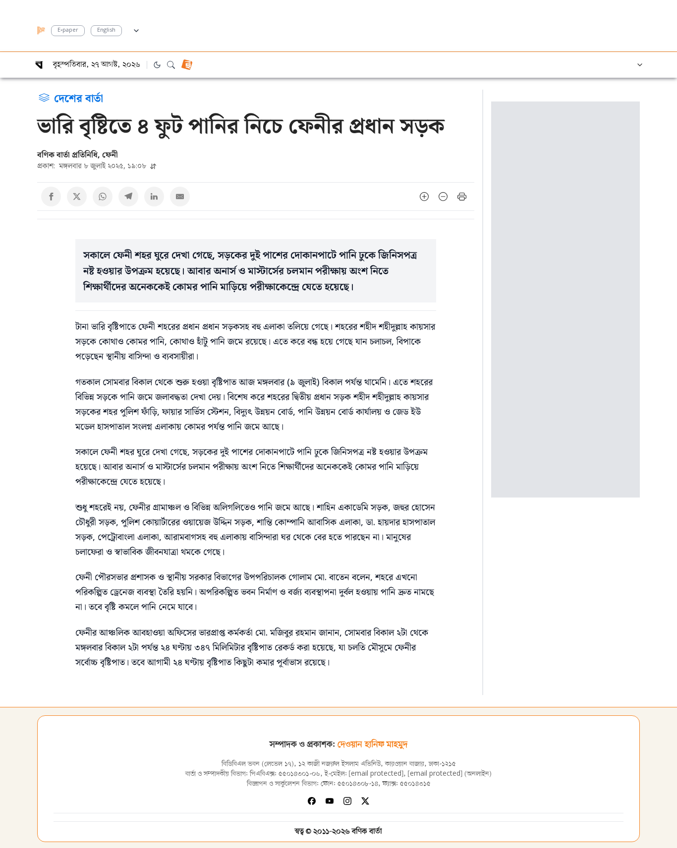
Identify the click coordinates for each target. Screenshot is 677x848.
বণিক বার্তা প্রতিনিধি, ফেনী (77, 154)
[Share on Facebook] (51, 196)
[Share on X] (77, 196)
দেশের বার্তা (78, 97)
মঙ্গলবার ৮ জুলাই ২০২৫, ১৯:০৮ (92, 165)
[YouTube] (330, 801)
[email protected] (376, 774)
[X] (365, 801)
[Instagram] (347, 801)
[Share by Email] (180, 196)
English (106, 30)
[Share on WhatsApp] (103, 196)
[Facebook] (312, 801)
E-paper (67, 30)
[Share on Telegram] (128, 196)
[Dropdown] (136, 29)
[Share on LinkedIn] (154, 196)
